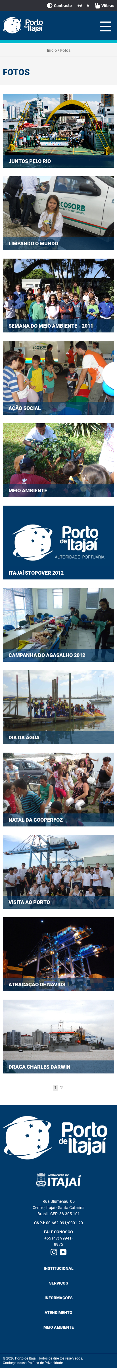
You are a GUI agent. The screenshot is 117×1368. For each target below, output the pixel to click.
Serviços (58, 1283)
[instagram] (54, 1252)
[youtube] (63, 1252)
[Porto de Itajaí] (24, 25)
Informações (59, 1298)
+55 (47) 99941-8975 (58, 1241)
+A (80, 5)
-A (87, 5)
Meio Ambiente (58, 1327)
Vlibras (107, 5)
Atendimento (58, 1312)
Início (52, 50)
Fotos (65, 50)
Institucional (59, 1268)
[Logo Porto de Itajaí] (58, 1138)
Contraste (63, 5)
